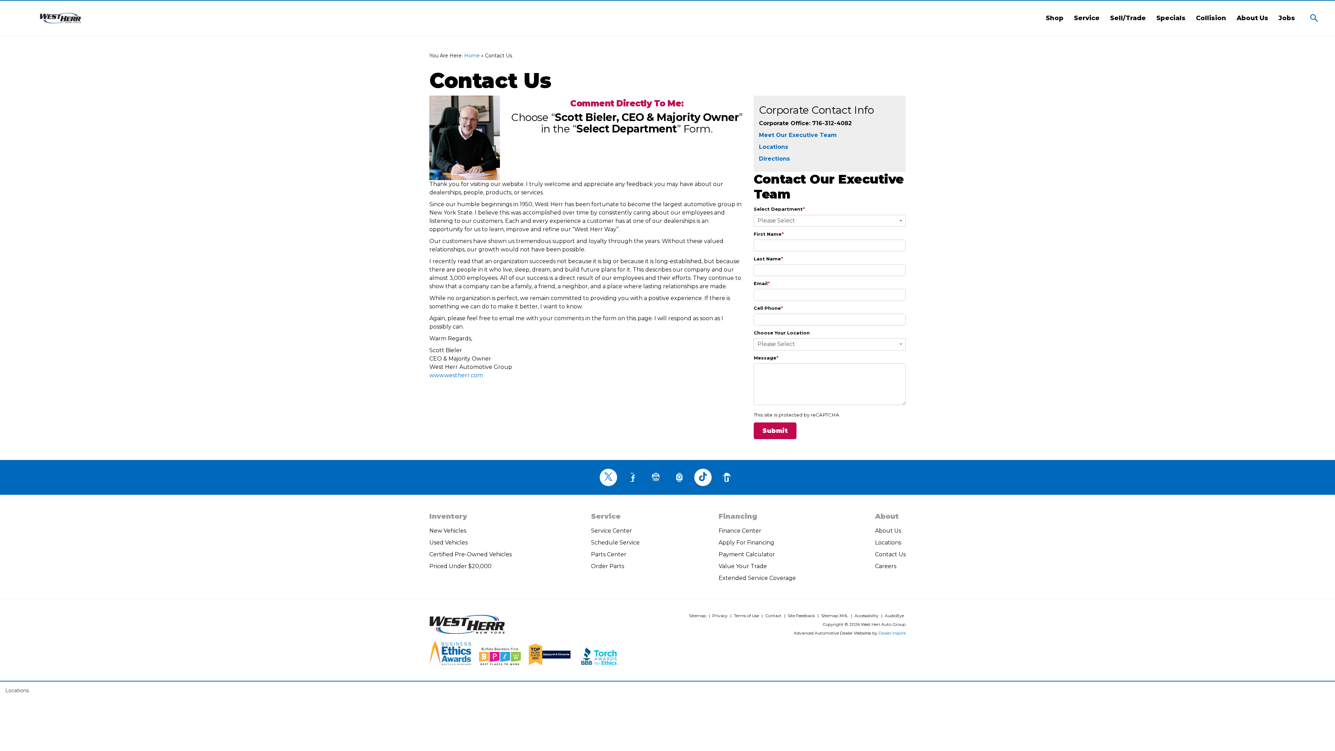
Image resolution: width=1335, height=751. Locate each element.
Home (472, 56)
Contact (773, 615)
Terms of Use (746, 615)
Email (762, 283)
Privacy (720, 615)
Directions (774, 158)
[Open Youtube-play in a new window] (655, 477)
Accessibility (867, 615)
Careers (885, 566)
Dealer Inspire (892, 633)
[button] (1314, 18)
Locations (773, 147)
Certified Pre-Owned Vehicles (470, 554)
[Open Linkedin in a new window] (726, 477)
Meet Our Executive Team (798, 135)
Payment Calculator (747, 554)
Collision (1211, 18)
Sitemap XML (834, 615)
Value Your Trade (743, 566)
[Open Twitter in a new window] (608, 477)
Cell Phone (768, 308)
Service (1087, 18)
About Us (1252, 18)
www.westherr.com (456, 375)
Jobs (1287, 18)
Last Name (768, 258)
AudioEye (894, 615)
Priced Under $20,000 (460, 566)
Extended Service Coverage (757, 578)
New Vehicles (447, 530)
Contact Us (890, 554)
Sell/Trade (1128, 18)
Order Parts (607, 566)
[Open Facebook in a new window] (632, 477)
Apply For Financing (746, 542)
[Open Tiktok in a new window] (703, 477)
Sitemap (697, 615)
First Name (769, 234)
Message (766, 358)
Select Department (779, 209)
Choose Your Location (782, 333)
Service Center (611, 530)
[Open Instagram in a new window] (679, 477)
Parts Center (608, 554)
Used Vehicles (448, 542)
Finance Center (740, 530)
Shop (1054, 18)
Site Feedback (801, 615)
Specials (1171, 18)
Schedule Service (615, 542)
